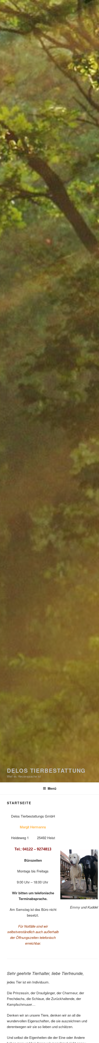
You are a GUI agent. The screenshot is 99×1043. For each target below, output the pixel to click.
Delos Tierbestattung (46, 770)
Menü (52, 788)
